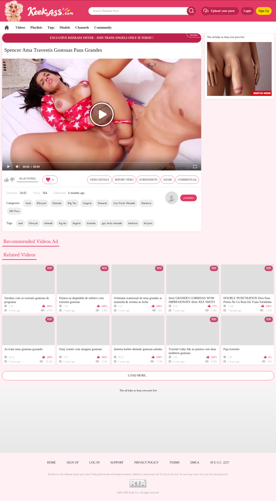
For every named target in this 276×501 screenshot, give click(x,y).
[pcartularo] (171, 197)
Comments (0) (187, 179)
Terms (174, 462)
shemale (48, 223)
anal (20, 223)
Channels (82, 27)
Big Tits (72, 203)
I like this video (6, 180)
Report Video (124, 179)
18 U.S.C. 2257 (219, 462)
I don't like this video (12, 180)
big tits (62, 223)
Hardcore (146, 203)
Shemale (56, 203)
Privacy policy (146, 462)
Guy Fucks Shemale (124, 203)
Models (65, 27)
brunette (91, 223)
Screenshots (148, 179)
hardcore (133, 223)
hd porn (148, 223)
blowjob (33, 223)
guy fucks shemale (112, 223)
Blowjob (41, 203)
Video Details (99, 179)
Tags (50, 27)
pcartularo (188, 197)
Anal (28, 203)
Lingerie (87, 203)
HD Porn (14, 211)
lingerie (77, 223)
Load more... (138, 375)
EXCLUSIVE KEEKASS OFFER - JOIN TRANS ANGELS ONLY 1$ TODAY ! (102, 37)
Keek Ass (134, 492)
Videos (20, 27)
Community (103, 27)
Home (6, 27)
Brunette (102, 203)
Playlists (36, 27)
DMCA (194, 462)
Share (167, 179)
